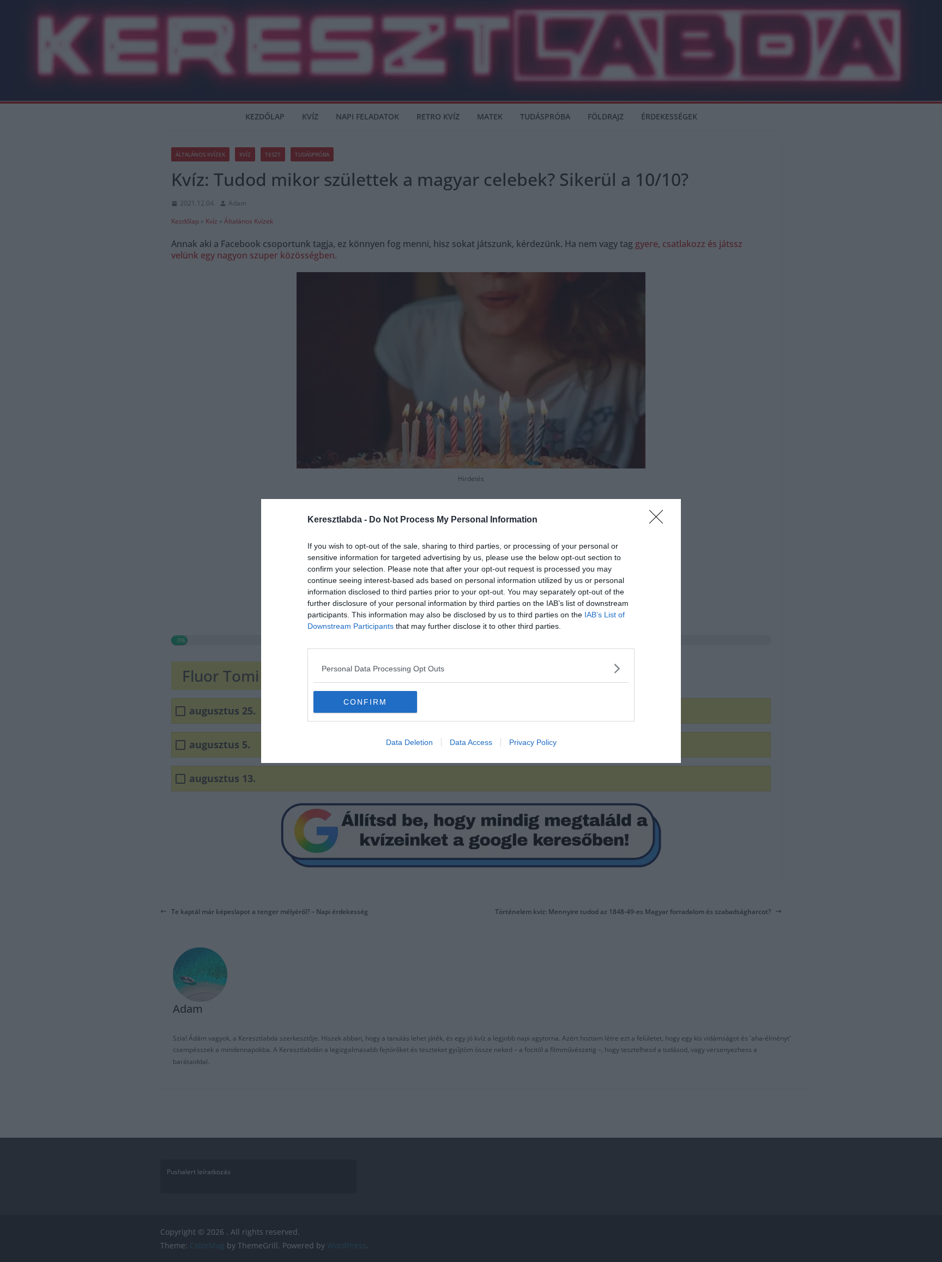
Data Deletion (409, 742)
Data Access (471, 742)
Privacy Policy (533, 742)
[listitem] (471, 668)
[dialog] (471, 631)
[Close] (659, 520)
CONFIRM (365, 702)
